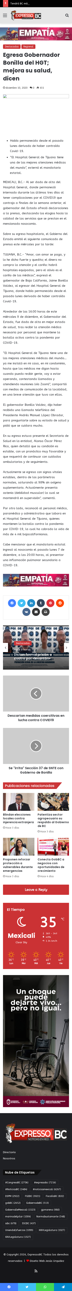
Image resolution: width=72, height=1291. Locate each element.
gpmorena (50, 1209)
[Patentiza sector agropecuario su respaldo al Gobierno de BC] (53, 802)
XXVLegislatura (18, 1237)
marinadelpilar (18, 1216)
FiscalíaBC (55, 1196)
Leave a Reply (36, 890)
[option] (36, 647)
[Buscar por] (67, 16)
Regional (28, 46)
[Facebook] (12, 603)
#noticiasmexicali (47, 1189)
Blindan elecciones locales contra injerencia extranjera (18, 818)
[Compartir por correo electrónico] (36, 612)
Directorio (9, 1152)
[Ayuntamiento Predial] (36, 580)
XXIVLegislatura (52, 1230)
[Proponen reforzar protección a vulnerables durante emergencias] (18, 847)
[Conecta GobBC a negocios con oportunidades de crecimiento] (53, 847)
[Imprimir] (46, 612)
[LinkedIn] (31, 603)
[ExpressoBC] (26, 15)
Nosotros (9, 1158)
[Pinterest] (50, 603)
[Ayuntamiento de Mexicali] (36, 33)
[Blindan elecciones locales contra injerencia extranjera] (18, 802)
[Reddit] (60, 603)
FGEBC (32, 1196)
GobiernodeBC (37, 1203)
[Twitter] (22, 603)
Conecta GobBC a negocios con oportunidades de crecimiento (51, 865)
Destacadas (12, 46)
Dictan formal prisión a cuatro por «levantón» (33, 656)
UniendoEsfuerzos (19, 1230)
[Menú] (5, 16)
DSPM (12, 1196)
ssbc (10, 1223)
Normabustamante (50, 1216)
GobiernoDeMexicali (20, 1209)
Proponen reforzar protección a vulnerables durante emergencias (18, 865)
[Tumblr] (41, 603)
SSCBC (29, 1223)
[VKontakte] (26, 612)
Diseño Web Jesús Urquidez (47, 1260)
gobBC (13, 1203)
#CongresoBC (16, 1182)
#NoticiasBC (16, 1189)
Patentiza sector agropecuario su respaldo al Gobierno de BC (53, 820)
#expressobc (45, 1182)
